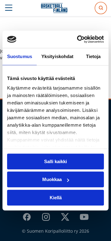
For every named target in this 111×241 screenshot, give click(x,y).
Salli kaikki (55, 161)
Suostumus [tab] (19, 56)
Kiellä (56, 197)
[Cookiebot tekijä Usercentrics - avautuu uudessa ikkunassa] (78, 39)
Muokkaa (52, 179)
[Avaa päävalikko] (9, 8)
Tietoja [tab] (93, 56)
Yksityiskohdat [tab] (57, 56)
